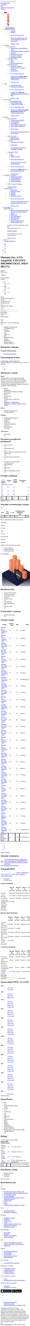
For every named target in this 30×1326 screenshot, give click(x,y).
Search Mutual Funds (16, 102)
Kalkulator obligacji (16, 196)
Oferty (5, 1222)
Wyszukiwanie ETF (16, 101)
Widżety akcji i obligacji (10, 1235)
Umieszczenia (7, 1221)
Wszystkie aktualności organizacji (9, 865)
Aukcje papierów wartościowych (12, 1224)
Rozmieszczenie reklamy (10, 1302)
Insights (14, 187)
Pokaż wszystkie (5, 852)
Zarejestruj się (10, 7)
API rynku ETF (15, 219)
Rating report (14, 1161)
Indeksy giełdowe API (16, 222)
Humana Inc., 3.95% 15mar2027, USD (4, 775)
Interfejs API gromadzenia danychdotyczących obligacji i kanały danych (20, 212)
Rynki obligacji (15, 137)
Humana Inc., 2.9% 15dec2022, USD (4, 768)
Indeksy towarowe (15, 156)
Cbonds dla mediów (16, 181)
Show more (4, 909)
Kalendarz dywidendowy (17, 86)
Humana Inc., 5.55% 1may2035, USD (4, 645)
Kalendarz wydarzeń (16, 55)
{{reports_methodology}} (22, 872)
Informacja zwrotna (9, 1303)
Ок (1, 1323)
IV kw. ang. (11, 1007)
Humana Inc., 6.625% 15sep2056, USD (4, 630)
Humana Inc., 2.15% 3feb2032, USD (4, 726)
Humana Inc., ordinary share (11, 402)
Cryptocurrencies (15, 121)
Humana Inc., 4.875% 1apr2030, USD (3, 740)
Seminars (9, 187)
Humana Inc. (7, 390)
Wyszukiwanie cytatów (17, 54)
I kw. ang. (10, 987)
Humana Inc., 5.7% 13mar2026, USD (4, 679)
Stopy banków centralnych (18, 126)
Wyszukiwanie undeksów (17, 120)
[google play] (17, 1292)
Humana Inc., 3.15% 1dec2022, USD (4, 809)
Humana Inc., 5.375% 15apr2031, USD (4, 638)
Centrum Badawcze (16, 178)
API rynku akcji (15, 218)
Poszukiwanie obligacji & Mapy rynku (14, 1191)
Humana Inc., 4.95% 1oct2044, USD (4, 802)
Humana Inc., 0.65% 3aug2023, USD (4, 713)
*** (5, 283)
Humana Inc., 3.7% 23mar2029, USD (4, 707)
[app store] (6, 1292)
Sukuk (12, 61)
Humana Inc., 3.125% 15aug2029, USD (4, 748)
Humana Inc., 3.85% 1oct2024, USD (4, 796)
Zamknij (3, 9)
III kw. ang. (11, 997)
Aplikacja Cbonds (15, 191)
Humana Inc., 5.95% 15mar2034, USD (4, 673)
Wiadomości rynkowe (16, 176)
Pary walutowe (15, 123)
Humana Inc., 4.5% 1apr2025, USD (4, 733)
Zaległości (6, 1219)
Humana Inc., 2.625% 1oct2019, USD (3, 788)
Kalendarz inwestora (16, 57)
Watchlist (13, 31)
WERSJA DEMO (12, 231)
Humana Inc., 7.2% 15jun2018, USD (4, 830)
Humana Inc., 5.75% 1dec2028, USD (4, 666)
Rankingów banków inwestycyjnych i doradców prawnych (18, 68)
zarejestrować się (9, 1324)
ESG (12, 60)
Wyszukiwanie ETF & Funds (11, 1263)
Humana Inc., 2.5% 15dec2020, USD (4, 762)
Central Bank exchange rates (18, 124)
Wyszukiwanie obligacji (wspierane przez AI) (16, 1193)
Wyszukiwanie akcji (16, 85)
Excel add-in (14, 190)
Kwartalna (7, 878)
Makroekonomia (15, 139)
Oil (11, 153)
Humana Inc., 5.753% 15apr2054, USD (4, 659)
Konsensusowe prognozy (17, 142)
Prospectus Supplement (10, 354)
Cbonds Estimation (9, 1196)
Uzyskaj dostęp (5, 554)
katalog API (14, 215)
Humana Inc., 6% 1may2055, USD (4, 652)
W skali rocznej (8, 880)
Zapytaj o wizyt (11, 238)
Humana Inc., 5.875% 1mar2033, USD (4, 699)
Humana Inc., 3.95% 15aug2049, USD (4, 755)
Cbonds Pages (14, 70)
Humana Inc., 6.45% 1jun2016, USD (4, 837)
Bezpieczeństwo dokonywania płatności (14, 1280)
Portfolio (13, 32)
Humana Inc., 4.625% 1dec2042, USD (4, 816)
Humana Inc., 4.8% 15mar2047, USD (4, 781)
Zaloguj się (3, 7)
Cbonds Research (15, 179)
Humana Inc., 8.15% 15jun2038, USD (4, 823)
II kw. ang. (10, 989)
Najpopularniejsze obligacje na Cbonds (14, 1205)
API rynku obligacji (16, 216)
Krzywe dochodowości (17, 63)
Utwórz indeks (8, 1254)
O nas (5, 239)
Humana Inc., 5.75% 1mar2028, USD (4, 692)
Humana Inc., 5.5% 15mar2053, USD (4, 686)
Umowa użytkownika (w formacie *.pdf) (15, 1305)
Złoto (12, 155)
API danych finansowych (17, 221)
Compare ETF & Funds (17, 104)
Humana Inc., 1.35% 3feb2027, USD (4, 720)
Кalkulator (7, 1286)
